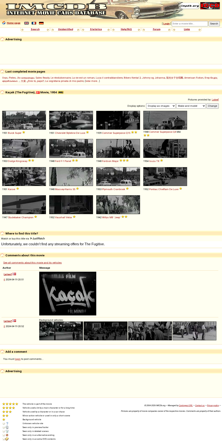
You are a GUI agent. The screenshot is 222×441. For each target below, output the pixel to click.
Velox (69, 217)
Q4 (174, 131)
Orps (5, 77)
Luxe (82, 132)
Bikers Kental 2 (132, 77)
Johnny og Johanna (153, 77)
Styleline (70, 132)
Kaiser (11, 189)
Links (187, 29)
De (77, 132)
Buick (11, 132)
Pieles (12, 77)
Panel (68, 161)
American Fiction (193, 77)
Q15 (128, 132)
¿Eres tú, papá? (35, 80)
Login (166, 23)
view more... (92, 80)
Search (35, 29)
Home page (13, 22)
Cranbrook (119, 189)
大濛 (23, 80)
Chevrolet (60, 132)
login (18, 358)
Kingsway (21, 161)
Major (115, 161)
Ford (57, 161)
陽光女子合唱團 (174, 77)
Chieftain (163, 189)
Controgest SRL (186, 405)
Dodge (11, 161)
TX (157, 161)
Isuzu (152, 161)
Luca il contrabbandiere (109, 77)
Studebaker (14, 217)
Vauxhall (60, 217)
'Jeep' (117, 217)
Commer (107, 132)
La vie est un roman (83, 77)
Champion (27, 217)
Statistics (96, 29)
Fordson (106, 161)
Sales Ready (42, 77)
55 (74, 189)
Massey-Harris (63, 189)
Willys (105, 217)
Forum (156, 29)
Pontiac (153, 189)
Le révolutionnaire (61, 77)
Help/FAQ (126, 29)
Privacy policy (213, 405)
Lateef (215, 99)
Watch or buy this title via (15, 238)
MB (111, 217)
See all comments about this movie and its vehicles (32, 262)
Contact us (200, 405)
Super (18, 132)
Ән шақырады (25, 77)
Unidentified (65, 29)
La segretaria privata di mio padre (64, 80)
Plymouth (107, 189)
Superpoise (119, 132)
